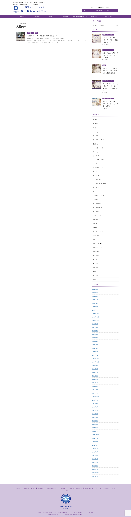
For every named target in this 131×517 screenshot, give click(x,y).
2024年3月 (95, 386)
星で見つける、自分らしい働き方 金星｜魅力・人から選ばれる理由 (110, 70)
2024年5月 (95, 379)
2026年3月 (95, 303)
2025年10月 (95, 320)
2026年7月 (95, 293)
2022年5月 (95, 455)
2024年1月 (95, 393)
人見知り (38, 38)
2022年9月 (95, 441)
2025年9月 (95, 324)
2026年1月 (95, 310)
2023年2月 (95, 424)
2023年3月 (95, 421)
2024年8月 (95, 369)
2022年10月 (95, 438)
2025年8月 (95, 327)
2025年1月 (95, 351)
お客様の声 (94, 16)
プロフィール (37, 16)
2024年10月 (95, 362)
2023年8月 (95, 407)
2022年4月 (95, 459)
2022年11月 (95, 435)
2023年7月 (95, 410)
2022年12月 (95, 431)
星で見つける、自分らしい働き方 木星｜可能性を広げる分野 (110, 39)
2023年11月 (95, 400)
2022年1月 (95, 469)
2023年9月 (95, 403)
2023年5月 (95, 414)
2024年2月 (95, 390)
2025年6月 (95, 334)
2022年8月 (95, 445)
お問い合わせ (108, 16)
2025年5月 (95, 338)
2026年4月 (95, 300)
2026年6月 (95, 296)
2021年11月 (95, 476)
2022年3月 (95, 462)
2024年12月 (95, 355)
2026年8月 (95, 289)
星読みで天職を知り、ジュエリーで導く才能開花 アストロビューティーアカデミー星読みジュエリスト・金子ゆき (65, 512)
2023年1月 (95, 428)
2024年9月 (95, 365)
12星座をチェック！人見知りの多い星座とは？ (42, 36)
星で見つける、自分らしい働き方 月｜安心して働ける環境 (110, 103)
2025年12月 (95, 313)
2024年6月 (95, 376)
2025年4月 (95, 341)
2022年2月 (95, 466)
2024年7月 (95, 372)
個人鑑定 (51, 16)
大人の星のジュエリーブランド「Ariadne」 (80, 17)
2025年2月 (95, 348)
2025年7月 (95, 331)
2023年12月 (95, 396)
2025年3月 (95, 345)
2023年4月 (95, 417)
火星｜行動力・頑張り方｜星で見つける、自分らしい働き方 (110, 55)
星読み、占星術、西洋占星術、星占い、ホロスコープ (54, 38)
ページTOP (23, 16)
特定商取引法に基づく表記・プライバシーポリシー (97, 488)
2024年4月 (95, 383)
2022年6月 (95, 452)
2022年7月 (95, 448)
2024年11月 (95, 358)
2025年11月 (95, 317)
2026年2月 (95, 306)
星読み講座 (65, 16)
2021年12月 (95, 473)
